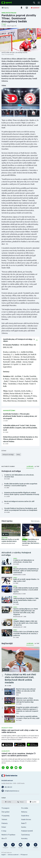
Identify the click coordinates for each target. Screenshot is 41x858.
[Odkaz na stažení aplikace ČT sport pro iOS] (7, 744)
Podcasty (5, 823)
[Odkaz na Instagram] (3, 767)
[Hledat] (34, 2)
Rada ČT (24, 823)
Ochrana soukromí (13, 854)
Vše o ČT (4, 838)
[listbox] (20, 801)
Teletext (4, 819)
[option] (8, 801)
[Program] (26, 7)
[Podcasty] (21, 7)
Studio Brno (25, 816)
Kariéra (23, 827)
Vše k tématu (35, 521)
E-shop (4, 831)
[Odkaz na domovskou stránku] (10, 3)
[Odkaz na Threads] (20, 767)
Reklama (24, 812)
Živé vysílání (5, 812)
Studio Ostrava (26, 819)
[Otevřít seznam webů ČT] (38, 2)
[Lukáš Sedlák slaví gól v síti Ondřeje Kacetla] (20, 39)
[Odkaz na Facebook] (7, 767)
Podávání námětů (27, 831)
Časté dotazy (25, 835)
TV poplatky (5, 816)
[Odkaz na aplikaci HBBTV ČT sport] (32, 744)
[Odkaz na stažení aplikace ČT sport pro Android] (20, 744)
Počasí (4, 827)
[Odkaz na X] (11, 767)
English (4, 854)
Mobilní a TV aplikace (8, 835)
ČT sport (4, 24)
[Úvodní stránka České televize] (10, 775)
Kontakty (24, 838)
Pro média (24, 808)
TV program (5, 808)
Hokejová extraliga (9, 13)
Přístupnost (24, 854)
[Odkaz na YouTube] (16, 767)
